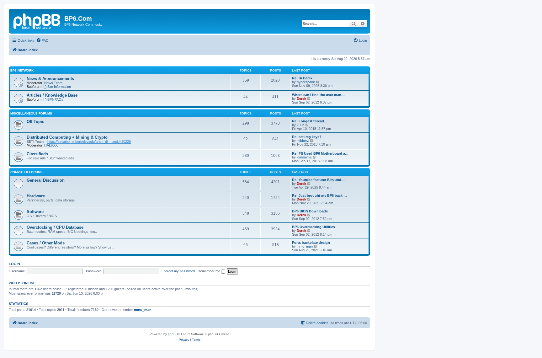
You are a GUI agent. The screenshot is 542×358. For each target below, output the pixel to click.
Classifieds (37, 154)
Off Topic (35, 121)
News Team (53, 83)
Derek (301, 98)
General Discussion (46, 180)
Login (14, 264)
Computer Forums (26, 172)
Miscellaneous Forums (31, 113)
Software (35, 211)
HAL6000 (51, 145)
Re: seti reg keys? (306, 137)
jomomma (304, 157)
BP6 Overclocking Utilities (313, 227)
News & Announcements (50, 78)
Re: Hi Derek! (303, 78)
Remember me (209, 271)
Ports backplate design (311, 242)
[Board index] (37, 20)
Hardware (36, 196)
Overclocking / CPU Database (55, 227)
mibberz (303, 140)
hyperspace (306, 82)
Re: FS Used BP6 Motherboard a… (320, 153)
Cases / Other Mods (46, 243)
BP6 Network (22, 70)
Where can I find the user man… (318, 95)
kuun (300, 125)
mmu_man (305, 246)
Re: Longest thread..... (310, 121)
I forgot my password (178, 271)
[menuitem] (42, 40)
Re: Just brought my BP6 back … (319, 195)
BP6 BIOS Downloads (310, 211)
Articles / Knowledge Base (52, 95)
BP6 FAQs (55, 99)
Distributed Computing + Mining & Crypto (67, 137)
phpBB (173, 334)
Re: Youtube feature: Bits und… (318, 180)
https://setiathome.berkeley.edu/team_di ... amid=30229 (89, 141)
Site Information (59, 86)
